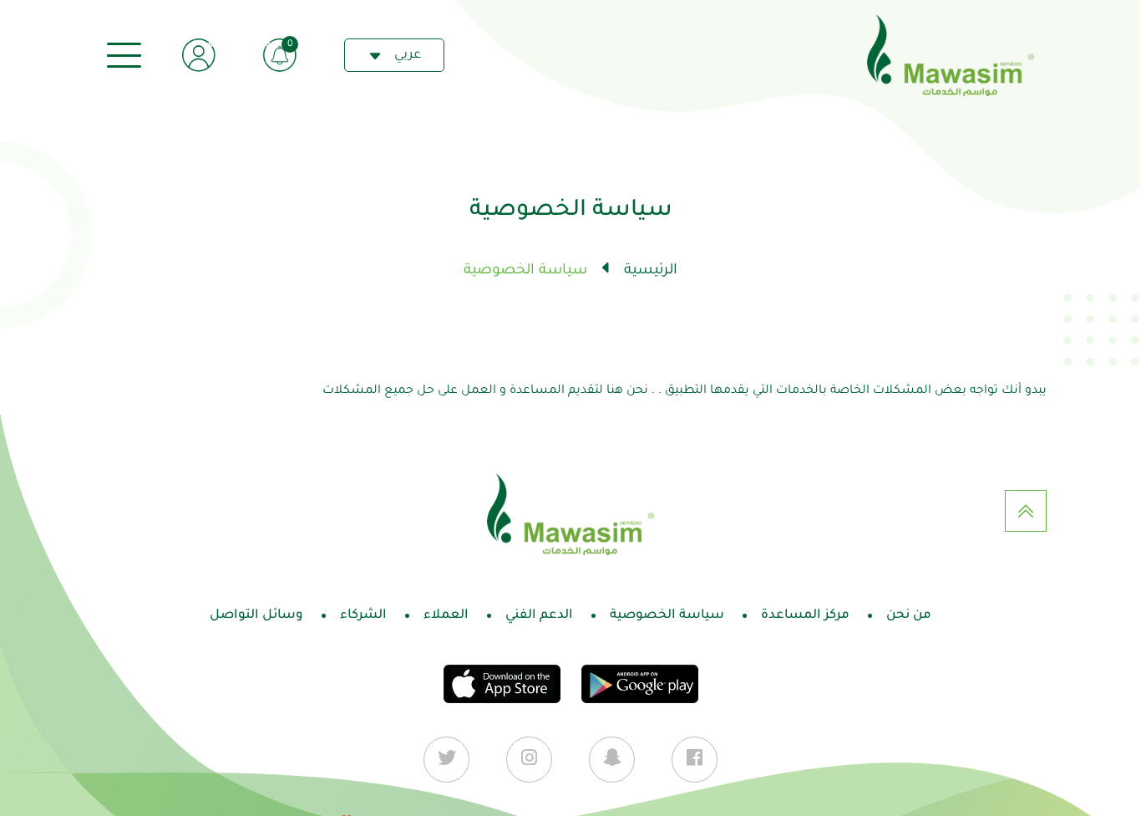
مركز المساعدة (805, 616)
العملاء (446, 616)
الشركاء (363, 616)
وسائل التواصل (256, 616)
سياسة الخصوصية (667, 616)
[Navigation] (124, 56)
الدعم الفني (539, 616)
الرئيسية (650, 271)
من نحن (908, 616)
